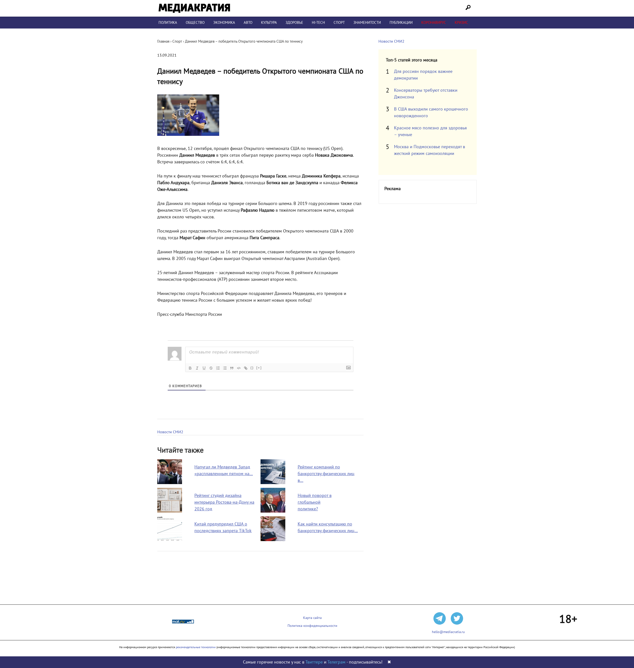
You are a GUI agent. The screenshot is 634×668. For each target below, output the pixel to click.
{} (252, 368)
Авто (248, 22)
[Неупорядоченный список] (224, 368)
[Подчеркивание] (204, 368)
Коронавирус (433, 22)
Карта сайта (312, 618)
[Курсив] (197, 368)
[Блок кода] (238, 368)
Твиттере (314, 662)
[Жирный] (190, 368)
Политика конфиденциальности (312, 626)
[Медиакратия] (194, 8)
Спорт (339, 22)
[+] (259, 368)
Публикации (401, 22)
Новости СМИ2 (170, 432)
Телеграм (336, 662)
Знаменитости (367, 22)
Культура (269, 22)
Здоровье (294, 22)
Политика (167, 22)
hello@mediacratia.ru (448, 632)
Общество (195, 22)
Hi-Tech (318, 22)
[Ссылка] (245, 368)
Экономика (224, 22)
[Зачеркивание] (211, 368)
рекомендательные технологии (196, 647)
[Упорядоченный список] (217, 368)
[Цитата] (231, 368)
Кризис (461, 22)
